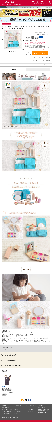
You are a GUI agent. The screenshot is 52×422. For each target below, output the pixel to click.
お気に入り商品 (5, 407)
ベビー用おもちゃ (36, 7)
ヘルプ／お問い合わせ (31, 405)
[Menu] (2, 1)
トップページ (3, 7)
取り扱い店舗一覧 (6, 413)
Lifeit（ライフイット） (7, 349)
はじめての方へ (30, 411)
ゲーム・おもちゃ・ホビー (12, 7)
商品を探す (4, 405)
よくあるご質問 (30, 409)
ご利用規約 (40, 405)
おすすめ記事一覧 (17, 405)
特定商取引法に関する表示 (43, 412)
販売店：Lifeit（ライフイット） (41, 32)
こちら (16, 417)
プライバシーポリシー (42, 407)
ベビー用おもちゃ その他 (46, 7)
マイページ (16, 409)
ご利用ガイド (16, 413)
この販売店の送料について (42, 34)
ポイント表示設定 (17, 411)
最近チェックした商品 (7, 409)
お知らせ (28, 407)
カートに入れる (40, 53)
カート (15, 407)
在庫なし (4, 394)
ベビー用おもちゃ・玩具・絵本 (25, 7)
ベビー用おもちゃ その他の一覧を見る (41, 60)
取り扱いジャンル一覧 (7, 411)
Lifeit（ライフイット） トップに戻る (42, 57)
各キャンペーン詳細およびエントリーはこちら (35, 43)
